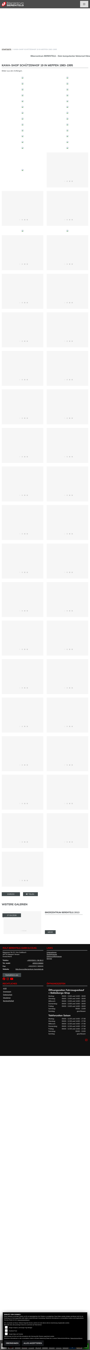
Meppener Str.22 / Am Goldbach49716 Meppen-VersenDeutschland (14, 954)
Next (86, 923)
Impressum (7, 992)
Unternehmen (52, 952)
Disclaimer (7, 998)
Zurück (10, 894)
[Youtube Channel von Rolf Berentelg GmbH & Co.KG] (12, 979)
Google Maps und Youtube (16, 1334)
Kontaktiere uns (11, 975)
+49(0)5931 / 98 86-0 (35, 960)
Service (49, 959)
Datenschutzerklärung (23, 1320)
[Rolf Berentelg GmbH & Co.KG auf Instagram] (8, 979)
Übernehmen (12, 1343)
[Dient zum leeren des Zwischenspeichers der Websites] (86, 1039)
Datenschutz (7, 995)
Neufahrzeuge (52, 954)
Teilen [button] (31, 894)
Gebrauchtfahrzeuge (54, 956)
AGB (5, 988)
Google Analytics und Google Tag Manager (20, 1327)
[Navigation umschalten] (84, 4)
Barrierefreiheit (8, 1001)
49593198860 (37, 963)
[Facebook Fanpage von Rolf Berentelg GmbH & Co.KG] (5, 979)
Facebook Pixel (13, 1331)
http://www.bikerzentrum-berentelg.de (29, 969)
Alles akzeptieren (33, 1343)
